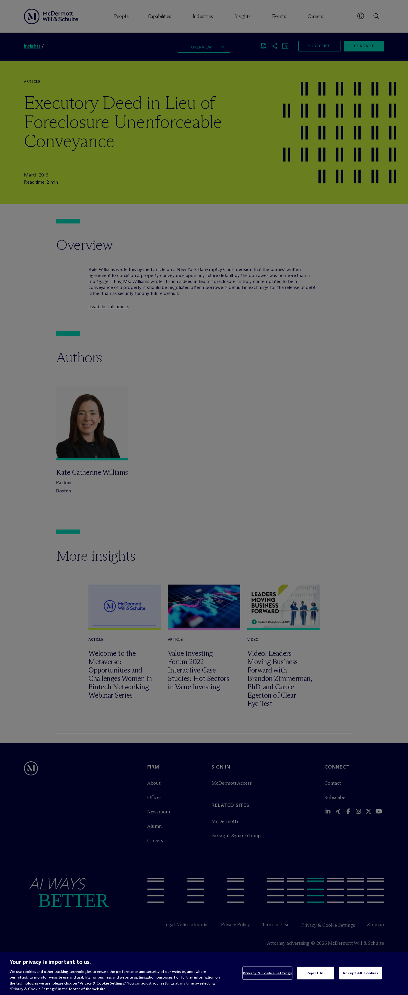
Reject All (315, 972)
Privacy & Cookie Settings (267, 972)
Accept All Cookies (360, 972)
